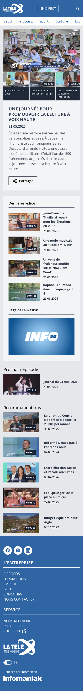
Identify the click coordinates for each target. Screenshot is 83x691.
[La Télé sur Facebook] (7, 550)
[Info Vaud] (41, 336)
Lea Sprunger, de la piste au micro (59, 495)
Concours (12, 594)
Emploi (9, 584)
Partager (26, 181)
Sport (44, 21)
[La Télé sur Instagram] (17, 550)
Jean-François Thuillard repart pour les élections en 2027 (57, 219)
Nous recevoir (16, 621)
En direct (48, 8)
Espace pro (13, 626)
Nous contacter (18, 599)
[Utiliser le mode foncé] (16, 662)
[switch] (7, 662)
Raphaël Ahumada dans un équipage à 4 (58, 289)
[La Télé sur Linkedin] (28, 550)
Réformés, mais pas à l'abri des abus (60, 445)
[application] (41, 50)
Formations (14, 579)
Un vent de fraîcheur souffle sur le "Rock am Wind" (56, 265)
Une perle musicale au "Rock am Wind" (58, 242)
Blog (8, 589)
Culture (62, 21)
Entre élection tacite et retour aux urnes (60, 470)
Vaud (7, 21)
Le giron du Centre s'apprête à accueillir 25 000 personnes (60, 419)
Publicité (12, 631)
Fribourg (26, 21)
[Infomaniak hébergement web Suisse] (41, 678)
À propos (11, 573)
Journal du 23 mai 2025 (60, 382)
